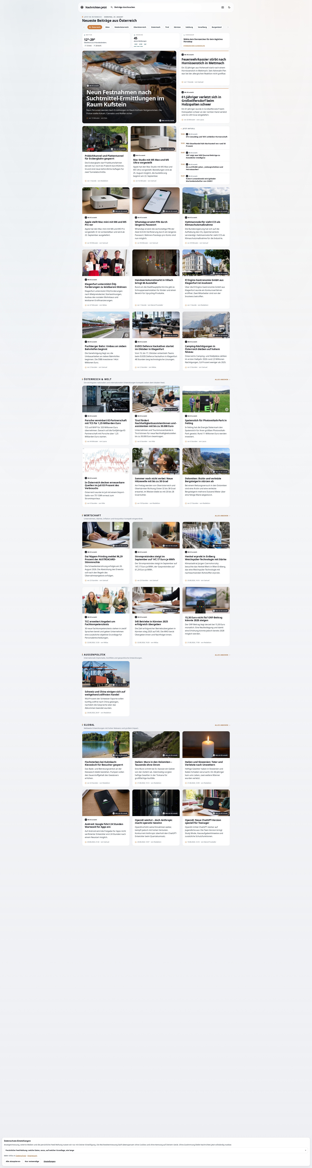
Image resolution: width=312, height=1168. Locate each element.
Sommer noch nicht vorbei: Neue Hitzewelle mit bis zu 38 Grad (154, 480)
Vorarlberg (202, 27)
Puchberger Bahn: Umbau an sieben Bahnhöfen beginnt (105, 347)
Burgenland (217, 27)
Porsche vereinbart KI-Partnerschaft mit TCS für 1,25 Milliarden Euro (106, 422)
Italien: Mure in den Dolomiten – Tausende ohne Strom (153, 763)
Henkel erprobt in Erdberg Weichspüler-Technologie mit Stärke (205, 558)
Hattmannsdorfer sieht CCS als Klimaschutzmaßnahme (202, 223)
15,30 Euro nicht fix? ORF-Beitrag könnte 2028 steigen (203, 619)
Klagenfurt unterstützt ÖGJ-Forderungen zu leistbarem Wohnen (106, 285)
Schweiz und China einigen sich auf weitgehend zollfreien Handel (105, 693)
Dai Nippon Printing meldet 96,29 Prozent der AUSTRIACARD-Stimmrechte (104, 559)
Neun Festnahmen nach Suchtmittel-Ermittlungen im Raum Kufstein (125, 98)
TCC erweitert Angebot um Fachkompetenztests (100, 623)
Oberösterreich (140, 27)
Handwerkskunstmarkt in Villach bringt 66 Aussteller (154, 281)
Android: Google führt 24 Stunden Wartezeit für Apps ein (104, 825)
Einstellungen (49, 1161)
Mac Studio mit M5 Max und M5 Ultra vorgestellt (151, 161)
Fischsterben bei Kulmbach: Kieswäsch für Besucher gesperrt (104, 763)
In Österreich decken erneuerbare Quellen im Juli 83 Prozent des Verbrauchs (105, 485)
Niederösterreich (122, 27)
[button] (106, 40)
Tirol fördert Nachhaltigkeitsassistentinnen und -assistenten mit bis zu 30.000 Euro (156, 423)
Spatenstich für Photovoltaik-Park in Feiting (206, 422)
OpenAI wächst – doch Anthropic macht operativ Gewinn (153, 821)
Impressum (32, 1155)
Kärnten (177, 27)
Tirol (167, 27)
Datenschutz (21, 1155)
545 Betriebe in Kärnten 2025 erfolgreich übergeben (151, 623)
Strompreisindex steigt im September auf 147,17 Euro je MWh (155, 558)
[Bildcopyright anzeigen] (126, 273)
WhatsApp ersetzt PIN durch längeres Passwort (151, 223)
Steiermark (155, 27)
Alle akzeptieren (13, 1161)
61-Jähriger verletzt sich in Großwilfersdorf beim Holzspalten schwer (201, 100)
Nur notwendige (32, 1161)
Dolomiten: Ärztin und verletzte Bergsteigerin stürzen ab (203, 480)
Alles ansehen (221, 379)
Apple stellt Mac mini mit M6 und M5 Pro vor (105, 223)
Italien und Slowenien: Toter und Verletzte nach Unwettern (204, 763)
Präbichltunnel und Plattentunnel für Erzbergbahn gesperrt (104, 157)
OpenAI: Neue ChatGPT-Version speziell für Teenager (203, 821)
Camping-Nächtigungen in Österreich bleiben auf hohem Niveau (202, 349)
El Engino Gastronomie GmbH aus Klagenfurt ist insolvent (204, 281)
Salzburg (189, 27)
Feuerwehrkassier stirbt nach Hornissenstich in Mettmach (204, 61)
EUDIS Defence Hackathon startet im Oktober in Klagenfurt (154, 347)
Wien (107, 27)
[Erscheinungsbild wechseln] (229, 7)
